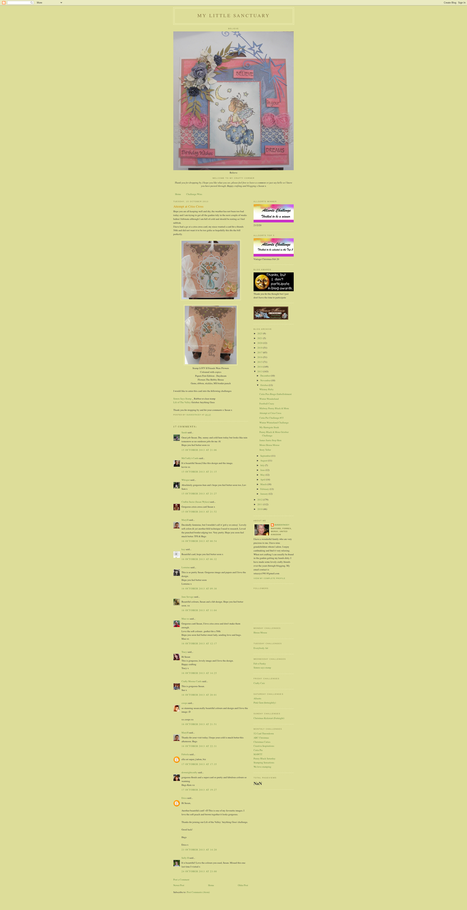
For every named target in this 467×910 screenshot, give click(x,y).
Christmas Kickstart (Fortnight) (269, 718)
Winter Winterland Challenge (274, 422)
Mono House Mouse (269, 445)
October (264, 385)
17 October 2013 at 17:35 (199, 764)
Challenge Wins (194, 194)
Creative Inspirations (264, 746)
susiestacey (282, 525)
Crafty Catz (259, 683)
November (265, 380)
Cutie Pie (258, 750)
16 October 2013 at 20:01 (199, 694)
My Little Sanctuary (233, 15)
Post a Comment (181, 879)
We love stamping (262, 766)
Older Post (243, 885)
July (262, 465)
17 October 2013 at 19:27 (199, 789)
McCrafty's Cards (190, 458)
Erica (184, 798)
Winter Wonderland (269, 398)
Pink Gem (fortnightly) (265, 702)
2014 (260, 366)
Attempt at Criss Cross (270, 413)
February (265, 489)
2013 (260, 371)
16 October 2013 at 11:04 (199, 610)
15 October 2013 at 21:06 (199, 450)
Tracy (184, 651)
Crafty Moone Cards (192, 681)
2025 (260, 333)
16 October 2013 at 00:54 (199, 541)
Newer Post (178, 885)
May (262, 474)
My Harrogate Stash (269, 427)
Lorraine (186, 567)
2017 (260, 352)
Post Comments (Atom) (198, 892)
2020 (260, 343)
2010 (260, 509)
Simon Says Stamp (182, 398)
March (263, 484)
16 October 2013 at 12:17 (199, 643)
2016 (260, 357)
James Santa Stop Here (270, 440)
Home (178, 194)
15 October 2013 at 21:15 (199, 471)
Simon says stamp (262, 667)
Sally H (185, 857)
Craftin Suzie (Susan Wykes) (195, 501)
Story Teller (265, 449)
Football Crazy (266, 403)
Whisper (186, 479)
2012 (260, 499)
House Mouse (260, 632)
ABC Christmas (261, 737)
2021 (260, 338)
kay (183, 549)
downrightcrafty (189, 772)
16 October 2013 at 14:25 (199, 673)
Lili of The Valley (182, 402)
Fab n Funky (260, 663)
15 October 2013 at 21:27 (199, 493)
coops (184, 703)
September (265, 455)
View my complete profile (269, 578)
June (262, 470)
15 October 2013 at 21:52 (199, 511)
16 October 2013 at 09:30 (199, 588)
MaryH (185, 519)
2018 (260, 347)
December (265, 375)
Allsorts (257, 698)
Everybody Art (261, 648)
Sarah (184, 432)
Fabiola (185, 754)
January (264, 493)
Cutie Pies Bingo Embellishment (275, 394)
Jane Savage (188, 596)
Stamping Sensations (264, 762)
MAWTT (258, 754)
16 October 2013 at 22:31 (199, 746)
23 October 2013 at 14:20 (199, 849)
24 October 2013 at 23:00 (199, 871)
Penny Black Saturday (264, 758)
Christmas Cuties (262, 741)
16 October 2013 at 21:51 (199, 724)
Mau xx (185, 618)
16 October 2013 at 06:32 (199, 559)
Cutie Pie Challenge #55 (271, 417)
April (263, 479)
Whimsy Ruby (266, 389)
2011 (260, 504)
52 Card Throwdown (264, 733)
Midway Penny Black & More (274, 408)
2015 (260, 362)
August (264, 460)
